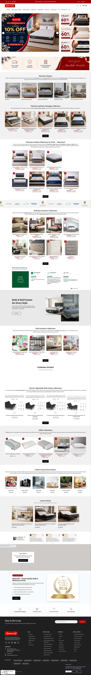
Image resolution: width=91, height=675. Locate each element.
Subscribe (82, 621)
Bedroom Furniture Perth (26, 99)
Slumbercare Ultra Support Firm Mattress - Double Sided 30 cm (37, 189)
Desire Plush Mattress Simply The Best (20, 188)
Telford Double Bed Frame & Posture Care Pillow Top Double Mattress (29, 129)
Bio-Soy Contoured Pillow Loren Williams (12, 453)
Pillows (30, 642)
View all (45, 135)
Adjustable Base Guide (48, 646)
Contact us (61, 636)
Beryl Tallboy (71, 256)
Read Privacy (78, 668)
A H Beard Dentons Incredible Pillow (62, 453)
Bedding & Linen (31, 640)
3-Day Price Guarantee (78, 636)
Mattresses (7, 99)
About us (60, 634)
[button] (77, 5)
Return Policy (61, 644)
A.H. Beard (68, 144)
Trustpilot (61, 642)
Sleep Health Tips (47, 654)
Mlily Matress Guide (47, 636)
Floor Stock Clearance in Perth (77, 99)
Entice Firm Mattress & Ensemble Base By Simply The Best (61, 129)
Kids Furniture (31, 644)
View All (45, 196)
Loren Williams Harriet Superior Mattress (54, 167)
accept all (68, 671)
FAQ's (75, 651)
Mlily (73, 144)
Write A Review (61, 640)
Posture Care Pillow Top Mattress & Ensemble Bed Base (45, 129)
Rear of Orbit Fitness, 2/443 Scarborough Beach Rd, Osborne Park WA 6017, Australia (13, 650)
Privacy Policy (61, 649)
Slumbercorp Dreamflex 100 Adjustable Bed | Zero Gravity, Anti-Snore (76, 416)
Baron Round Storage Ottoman (19, 256)
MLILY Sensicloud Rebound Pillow (29, 453)
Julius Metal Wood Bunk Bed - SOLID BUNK (37, 352)
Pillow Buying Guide (47, 648)
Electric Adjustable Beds (43, 99)
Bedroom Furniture (32, 638)
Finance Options (77, 642)
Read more (43, 282)
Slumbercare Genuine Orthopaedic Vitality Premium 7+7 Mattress (54, 189)
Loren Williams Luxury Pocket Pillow (78, 453)
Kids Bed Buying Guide (48, 650)
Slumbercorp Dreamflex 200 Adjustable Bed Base (14, 415)
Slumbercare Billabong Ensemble (13, 128)
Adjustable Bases (32, 636)
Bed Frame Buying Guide (48, 644)
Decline (77, 671)
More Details (14, 527)
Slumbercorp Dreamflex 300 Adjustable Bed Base (56, 415)
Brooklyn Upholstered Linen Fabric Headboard (54, 235)
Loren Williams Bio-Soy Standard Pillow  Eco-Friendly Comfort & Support (45, 454)
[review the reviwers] (42, 534)
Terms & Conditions (62, 651)
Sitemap (75, 649)
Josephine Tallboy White (54, 256)
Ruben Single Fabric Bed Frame (71, 352)
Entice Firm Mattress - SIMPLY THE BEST (19, 167)
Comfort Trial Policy (77, 644)
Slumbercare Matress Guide (48, 638)
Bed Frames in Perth (58, 99)
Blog (59, 638)
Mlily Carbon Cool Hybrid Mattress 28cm (37, 167)
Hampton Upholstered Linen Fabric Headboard (37, 235)
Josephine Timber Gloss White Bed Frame (20, 352)
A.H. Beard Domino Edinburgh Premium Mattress (71, 189)
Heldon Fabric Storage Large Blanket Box (20, 234)
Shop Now (16, 313)
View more (11, 492)
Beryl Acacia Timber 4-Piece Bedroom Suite (71, 234)
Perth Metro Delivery (77, 638)
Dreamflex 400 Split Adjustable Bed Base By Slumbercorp (35, 416)
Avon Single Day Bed (54, 352)
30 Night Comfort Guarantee (79, 634)
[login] (80, 5)
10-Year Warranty (77, 640)
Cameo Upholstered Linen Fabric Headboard (37, 256)
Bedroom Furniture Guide (48, 652)
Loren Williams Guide (47, 634)
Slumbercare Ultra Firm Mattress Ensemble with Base (78, 129)
